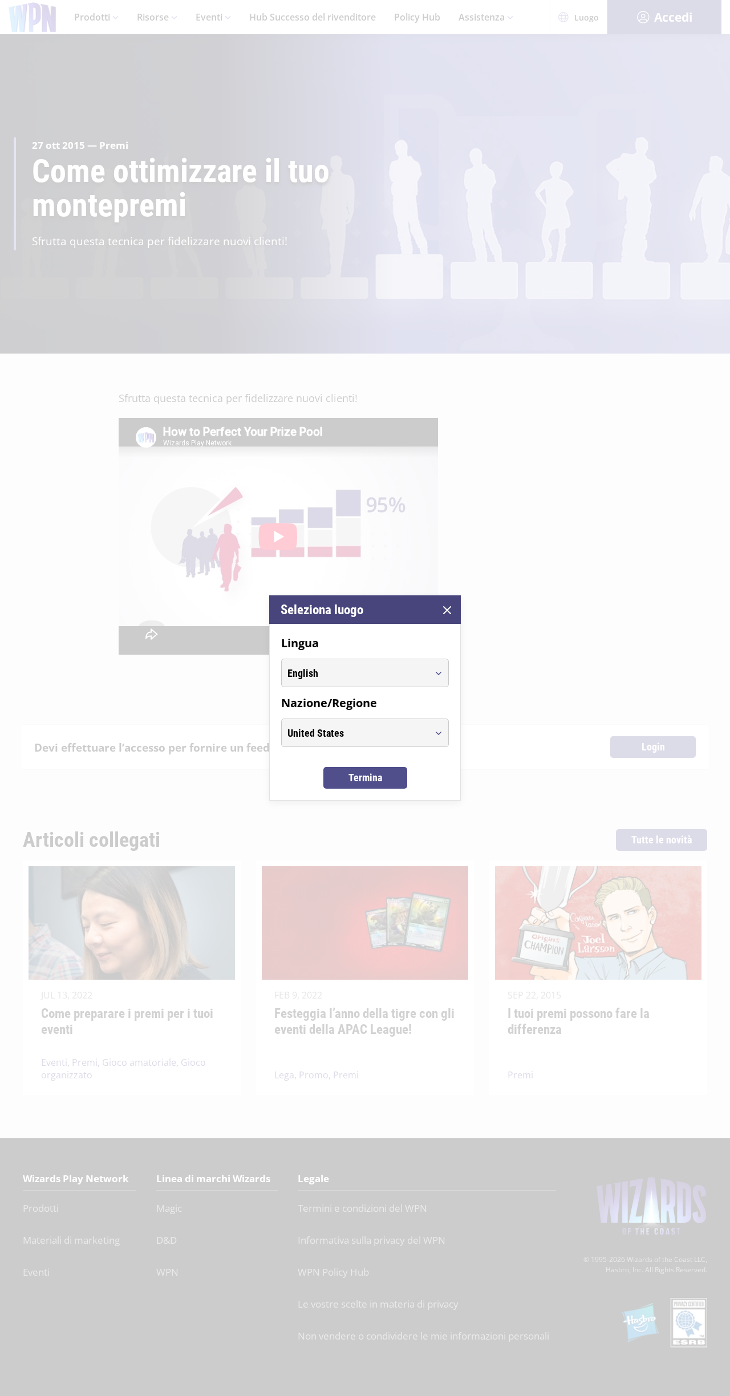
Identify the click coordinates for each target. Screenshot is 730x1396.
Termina (365, 778)
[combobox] (354, 673)
